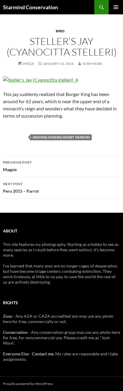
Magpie (17, 166)
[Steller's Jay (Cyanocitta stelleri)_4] (40, 79)
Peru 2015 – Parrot (21, 188)
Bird (60, 31)
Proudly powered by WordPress (28, 383)
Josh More (92, 63)
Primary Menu (116, 7)
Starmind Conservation (30, 7)
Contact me (42, 353)
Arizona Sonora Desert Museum (61, 137)
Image (28, 63)
